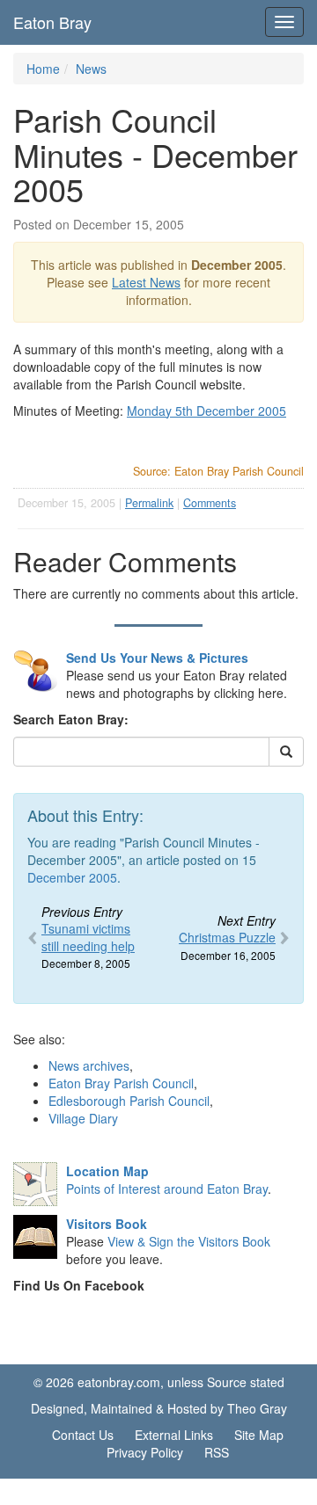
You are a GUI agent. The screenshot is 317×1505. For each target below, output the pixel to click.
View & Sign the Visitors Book (188, 1241)
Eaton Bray (52, 22)
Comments (209, 503)
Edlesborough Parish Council (129, 1100)
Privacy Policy (145, 1452)
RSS (216, 1452)
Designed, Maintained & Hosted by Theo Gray (159, 1408)
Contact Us (83, 1434)
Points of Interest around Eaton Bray (167, 1188)
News (91, 68)
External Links (174, 1434)
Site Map (259, 1434)
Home (43, 68)
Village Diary (83, 1118)
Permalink (149, 503)
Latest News (146, 282)
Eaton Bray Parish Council (121, 1083)
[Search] (286, 752)
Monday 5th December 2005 (206, 410)
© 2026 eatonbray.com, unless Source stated (158, 1382)
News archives (88, 1065)
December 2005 (72, 877)
